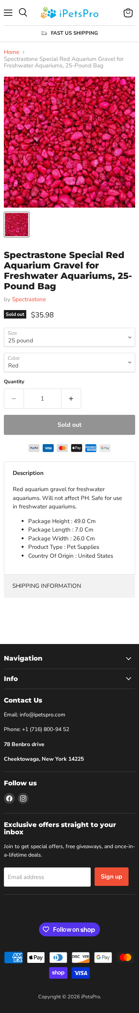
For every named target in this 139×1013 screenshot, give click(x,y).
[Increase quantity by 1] (71, 399)
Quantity (14, 382)
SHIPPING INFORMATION (46, 586)
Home (11, 52)
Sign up (111, 876)
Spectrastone (29, 299)
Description (28, 473)
